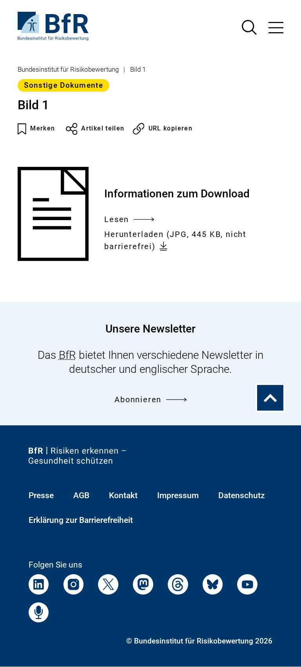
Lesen (116, 220)
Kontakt (123, 495)
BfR (67, 355)
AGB (81, 495)
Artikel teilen (102, 128)
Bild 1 (138, 69)
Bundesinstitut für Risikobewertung (68, 69)
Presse (41, 495)
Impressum (178, 495)
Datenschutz (241, 495)
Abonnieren (137, 399)
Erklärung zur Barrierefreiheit (81, 520)
